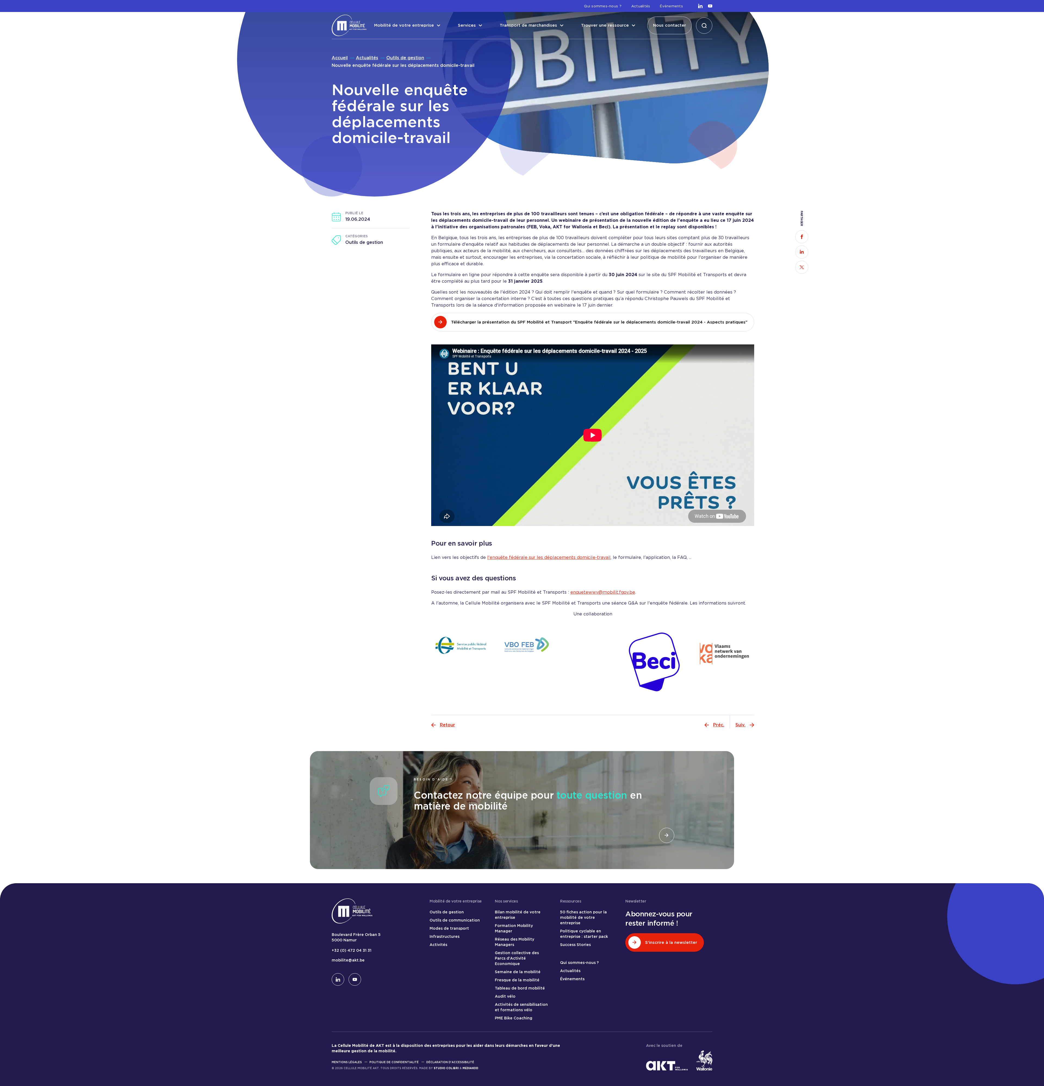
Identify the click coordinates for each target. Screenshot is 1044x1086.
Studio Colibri (446, 1068)
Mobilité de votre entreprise (404, 25)
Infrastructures (444, 936)
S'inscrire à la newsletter (671, 942)
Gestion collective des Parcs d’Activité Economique (517, 958)
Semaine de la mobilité (517, 972)
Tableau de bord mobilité (520, 988)
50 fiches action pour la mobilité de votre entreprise (583, 917)
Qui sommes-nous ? (602, 6)
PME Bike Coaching (513, 1018)
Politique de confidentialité (394, 1062)
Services (467, 25)
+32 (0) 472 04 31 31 (351, 950)
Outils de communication (455, 920)
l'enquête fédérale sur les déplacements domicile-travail (549, 557)
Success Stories (575, 944)
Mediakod (470, 1068)
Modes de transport (449, 928)
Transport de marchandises (528, 25)
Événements (671, 6)
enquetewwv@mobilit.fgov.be (602, 592)
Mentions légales (347, 1062)
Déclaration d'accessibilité (450, 1062)
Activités (438, 944)
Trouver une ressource (605, 25)
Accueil (340, 57)
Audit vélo (505, 996)
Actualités (640, 6)
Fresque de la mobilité (517, 980)
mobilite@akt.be (348, 960)
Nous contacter (669, 25)
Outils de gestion (405, 57)
